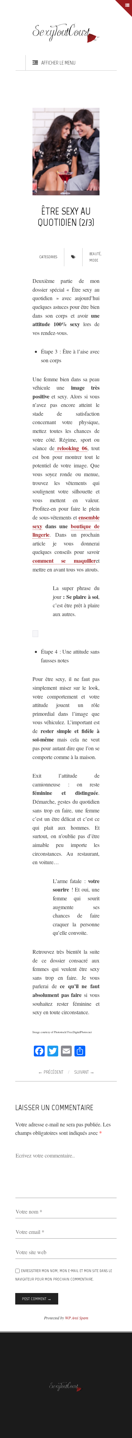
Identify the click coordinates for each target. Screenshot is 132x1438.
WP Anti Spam (76, 1317)
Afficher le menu (58, 62)
